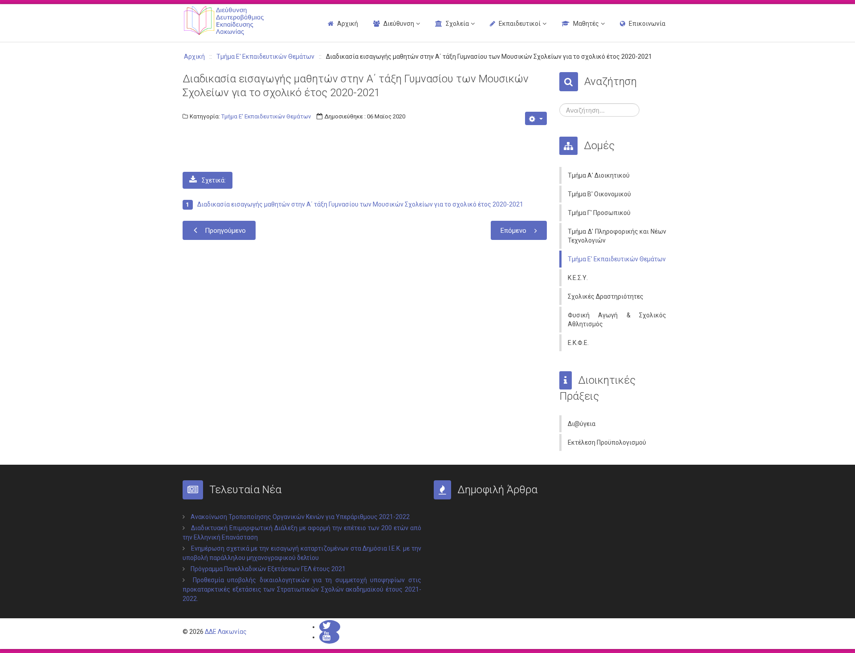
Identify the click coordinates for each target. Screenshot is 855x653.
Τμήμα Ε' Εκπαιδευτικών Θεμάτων (266, 116)
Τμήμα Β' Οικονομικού (599, 194)
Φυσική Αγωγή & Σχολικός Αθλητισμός (617, 320)
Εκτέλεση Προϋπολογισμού (607, 442)
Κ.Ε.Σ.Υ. (578, 277)
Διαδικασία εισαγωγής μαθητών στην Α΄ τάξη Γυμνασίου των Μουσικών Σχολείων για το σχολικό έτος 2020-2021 (360, 204)
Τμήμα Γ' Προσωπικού (599, 212)
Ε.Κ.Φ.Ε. (578, 342)
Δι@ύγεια (581, 423)
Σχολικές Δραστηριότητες (605, 296)
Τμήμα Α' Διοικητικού (599, 175)
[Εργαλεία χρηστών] (536, 118)
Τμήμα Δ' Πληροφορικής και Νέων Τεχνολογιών (617, 236)
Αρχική (347, 23)
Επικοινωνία (647, 23)
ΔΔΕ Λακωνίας (226, 631)
